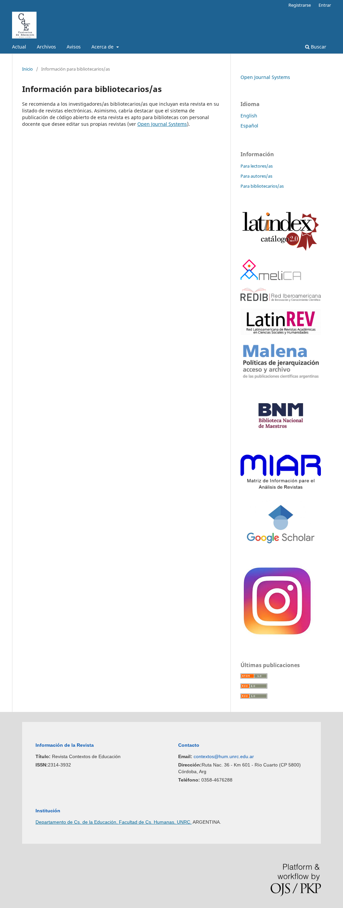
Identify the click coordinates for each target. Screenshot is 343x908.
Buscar (318, 46)
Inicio (27, 69)
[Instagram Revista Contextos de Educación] (278, 637)
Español (249, 125)
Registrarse (299, 5)
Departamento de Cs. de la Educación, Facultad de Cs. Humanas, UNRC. (114, 822)
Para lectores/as (257, 166)
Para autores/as (256, 176)
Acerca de (103, 46)
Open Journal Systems (162, 124)
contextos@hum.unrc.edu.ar (224, 756)
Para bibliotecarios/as (262, 186)
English (249, 115)
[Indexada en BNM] (281, 445)
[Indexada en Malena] (281, 378)
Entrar (325, 5)
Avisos (74, 46)
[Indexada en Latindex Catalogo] (281, 250)
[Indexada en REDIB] (281, 299)
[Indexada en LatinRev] (281, 333)
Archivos (46, 46)
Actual (19, 46)
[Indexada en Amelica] (271, 278)
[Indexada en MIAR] (281, 487)
